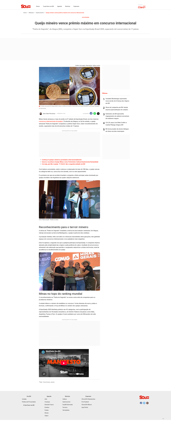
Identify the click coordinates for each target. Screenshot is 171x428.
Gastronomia (40, 12)
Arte (46, 399)
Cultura (65, 399)
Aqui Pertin (85, 407)
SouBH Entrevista (68, 404)
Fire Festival (85, 402)
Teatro (46, 415)
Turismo (65, 407)
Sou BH (29, 396)
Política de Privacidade (29, 402)
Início (25, 12)
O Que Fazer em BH (28, 405)
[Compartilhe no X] (98, 113)
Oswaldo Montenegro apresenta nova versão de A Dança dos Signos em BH (117, 101)
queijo (53, 382)
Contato (24, 399)
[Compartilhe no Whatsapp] (94, 113)
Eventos (47, 407)
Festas (47, 410)
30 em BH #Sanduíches (88, 399)
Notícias (31, 12)
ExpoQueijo (46, 382)
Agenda (49, 396)
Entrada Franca (49, 404)
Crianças (47, 402)
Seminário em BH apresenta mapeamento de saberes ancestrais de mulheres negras (117, 116)
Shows (47, 413)
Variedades (66, 410)
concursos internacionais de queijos (51, 121)
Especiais (88, 396)
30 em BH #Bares (87, 404)
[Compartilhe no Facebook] (91, 113)
